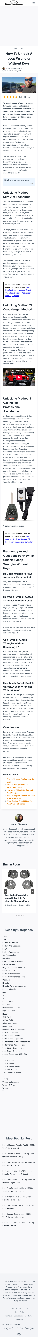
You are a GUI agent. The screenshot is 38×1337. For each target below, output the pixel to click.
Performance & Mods (11, 1036)
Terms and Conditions (14, 1316)
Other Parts (7, 1026)
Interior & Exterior (9, 989)
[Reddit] (19, 1333)
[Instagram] (16, 1328)
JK (3, 995)
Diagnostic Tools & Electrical (13, 968)
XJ (3, 1091)
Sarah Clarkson (18, 68)
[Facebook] (6, 1328)
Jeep (4, 992)
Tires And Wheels (9, 1070)
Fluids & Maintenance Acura (13, 977)
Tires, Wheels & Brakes (11, 1073)
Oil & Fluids (7, 1017)
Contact (26, 1308)
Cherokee (6, 958)
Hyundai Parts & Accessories (14, 986)
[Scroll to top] (33, 1334)
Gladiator (6, 980)
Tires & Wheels (8, 1063)
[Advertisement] (19, 26)
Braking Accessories (10, 952)
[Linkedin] (32, 1328)
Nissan (5, 1014)
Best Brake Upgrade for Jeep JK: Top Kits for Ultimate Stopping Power (17, 898)
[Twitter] (11, 1328)
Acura (4, 937)
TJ (3, 1076)
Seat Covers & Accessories (13, 1048)
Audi (4, 940)
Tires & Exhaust (8, 1060)
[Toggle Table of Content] (30, 183)
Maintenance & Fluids (11, 1008)
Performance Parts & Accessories (16, 1042)
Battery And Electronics (11, 946)
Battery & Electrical (10, 943)
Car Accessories (9, 955)
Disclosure (19, 1320)
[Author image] (3, 68)
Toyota (5, 1079)
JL (3, 998)
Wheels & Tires (8, 1085)
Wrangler (6, 1088)
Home (11, 1308)
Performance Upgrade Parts (13, 1045)
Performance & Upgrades (12, 1039)
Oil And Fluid (7, 1020)
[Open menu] (33, 3)
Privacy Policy (19, 1312)
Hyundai (5, 983)
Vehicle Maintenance (10, 1082)
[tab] (15, 915)
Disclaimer (29, 1316)
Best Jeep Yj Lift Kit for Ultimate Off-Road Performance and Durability (19, 539)
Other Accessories (9, 1023)
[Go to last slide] (5, 891)
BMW (4, 949)
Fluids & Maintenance (11, 974)
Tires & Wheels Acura (11, 1067)
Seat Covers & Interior (11, 1051)
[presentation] (19, 880)
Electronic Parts (8, 971)
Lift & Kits (6, 1005)
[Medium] (21, 1328)
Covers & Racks (8, 964)
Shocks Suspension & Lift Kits (14, 1054)
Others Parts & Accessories (13, 1029)
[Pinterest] (26, 1328)
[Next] (32, 891)
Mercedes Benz (8, 1011)
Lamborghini (7, 1001)
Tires (4, 1057)
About (18, 1308)
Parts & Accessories (10, 1032)
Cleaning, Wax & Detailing (12, 961)
